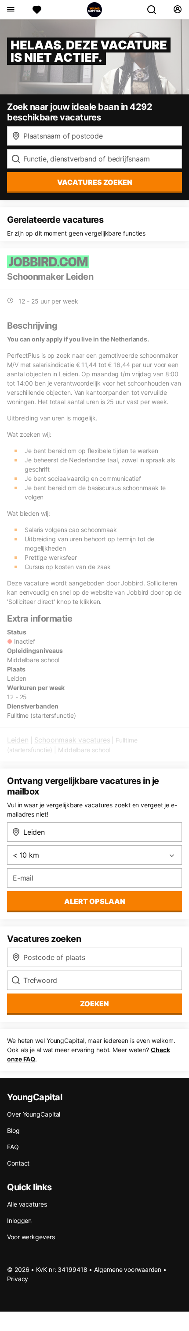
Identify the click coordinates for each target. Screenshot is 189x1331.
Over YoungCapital (33, 1114)
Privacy (17, 1278)
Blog (13, 1130)
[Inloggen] (177, 9)
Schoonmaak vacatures (72, 739)
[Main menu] (10, 9)
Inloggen (19, 1220)
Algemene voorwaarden (127, 1269)
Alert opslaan (94, 901)
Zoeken (94, 1003)
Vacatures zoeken (94, 182)
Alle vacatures (27, 1204)
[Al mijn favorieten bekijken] (37, 10)
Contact (18, 1163)
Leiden (18, 739)
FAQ (13, 1147)
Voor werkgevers (31, 1237)
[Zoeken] (155, 10)
